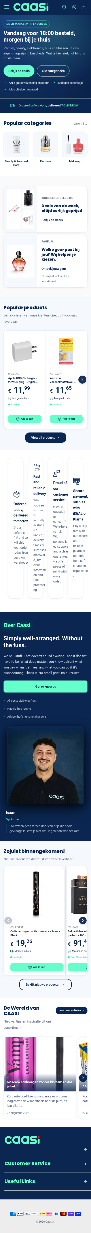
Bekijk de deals (19, 71)
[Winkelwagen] (84, 7)
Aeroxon (56, 373)
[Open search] (64, 7)
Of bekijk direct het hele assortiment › (55, 279)
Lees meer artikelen (70, 1010)
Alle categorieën (53, 71)
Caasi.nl (13, 373)
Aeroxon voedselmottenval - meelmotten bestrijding (64, 380)
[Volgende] (82, 380)
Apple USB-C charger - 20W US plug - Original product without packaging (22, 380)
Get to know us (45, 686)
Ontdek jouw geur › (55, 268)
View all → (80, 124)
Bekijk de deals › (53, 220)
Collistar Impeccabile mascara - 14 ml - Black (35, 933)
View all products (43, 437)
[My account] (74, 7)
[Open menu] (6, 7)
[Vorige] (8, 920)
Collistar (17, 927)
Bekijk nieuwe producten (43, 984)
